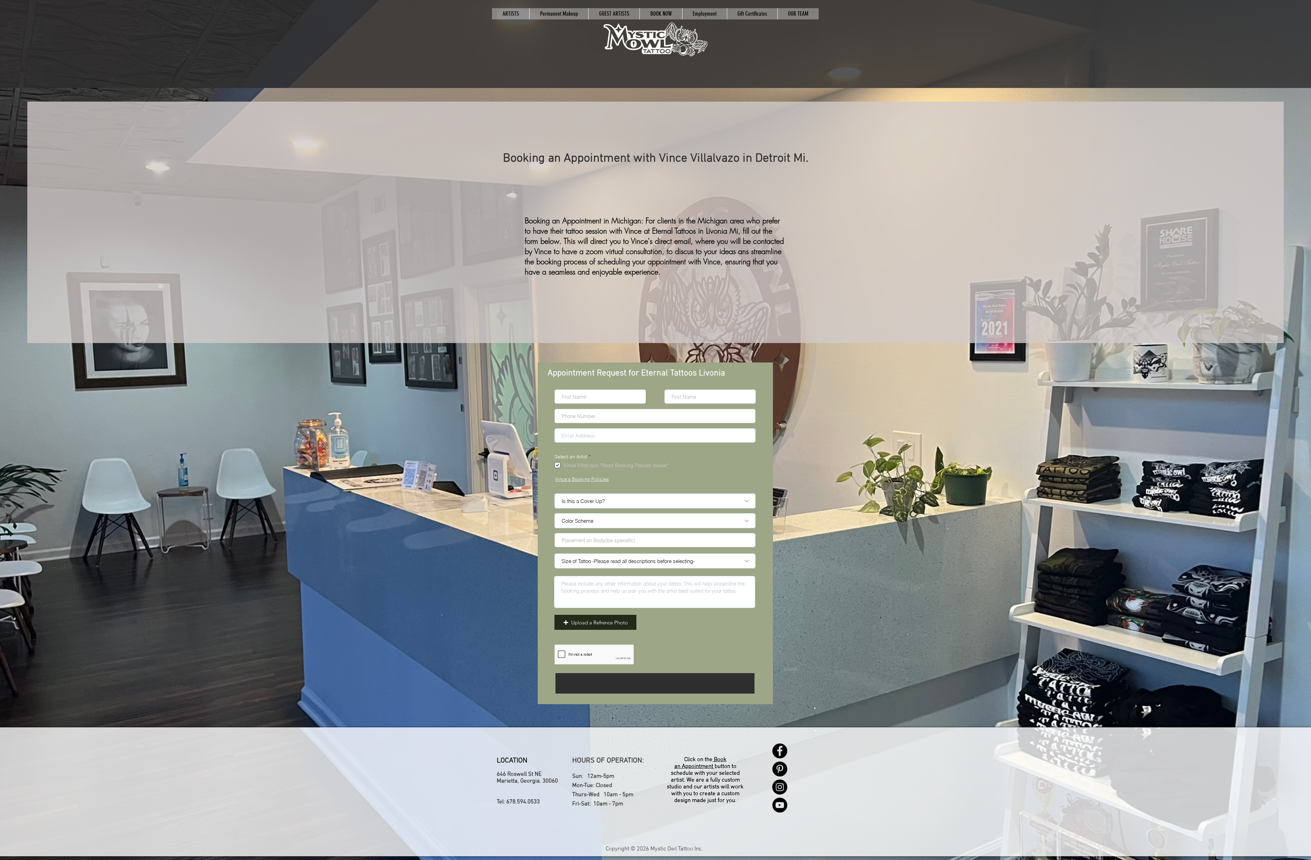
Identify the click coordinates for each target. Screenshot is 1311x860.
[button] (595, 622)
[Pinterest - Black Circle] (779, 768)
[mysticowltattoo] (655, 40)
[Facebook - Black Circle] (779, 750)
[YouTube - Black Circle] (779, 805)
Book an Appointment (700, 763)
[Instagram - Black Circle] (779, 787)
